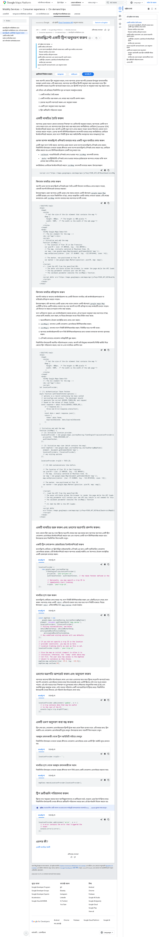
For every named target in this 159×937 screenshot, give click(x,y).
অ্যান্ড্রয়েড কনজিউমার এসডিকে (22, 14)
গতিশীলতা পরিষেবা (44, 3)
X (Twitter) (63, 901)
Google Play (93, 908)
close (155, 8)
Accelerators (36, 897)
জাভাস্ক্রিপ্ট (88, 74)
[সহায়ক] (105, 30)
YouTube (63, 904)
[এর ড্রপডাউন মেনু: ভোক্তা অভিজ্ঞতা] (83, 2)
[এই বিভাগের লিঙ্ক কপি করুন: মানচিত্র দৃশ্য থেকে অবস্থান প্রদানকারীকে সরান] (78, 765)
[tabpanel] (73, 576)
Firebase (92, 894)
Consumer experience (34, 9)
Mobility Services (11, 9)
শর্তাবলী (34, 932)
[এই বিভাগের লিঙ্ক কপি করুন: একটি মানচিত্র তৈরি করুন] (65, 118)
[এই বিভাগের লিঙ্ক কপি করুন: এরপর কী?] (50, 842)
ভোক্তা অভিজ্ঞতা (76, 3)
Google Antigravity (95, 901)
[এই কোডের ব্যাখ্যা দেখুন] (101, 170)
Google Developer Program (41, 887)
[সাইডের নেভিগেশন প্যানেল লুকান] (26, 933)
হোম (37, 30)
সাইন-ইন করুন (151, 2)
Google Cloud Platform (91, 920)
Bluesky (62, 891)
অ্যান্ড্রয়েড (60, 74)
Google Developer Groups (40, 891)
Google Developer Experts (40, 894)
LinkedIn (63, 897)
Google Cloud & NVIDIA (39, 901)
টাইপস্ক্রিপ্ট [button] (52, 560)
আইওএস (74, 74)
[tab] (41, 560)
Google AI (107, 920)
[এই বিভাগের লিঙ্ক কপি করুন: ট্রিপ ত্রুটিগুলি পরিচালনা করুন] (70, 793)
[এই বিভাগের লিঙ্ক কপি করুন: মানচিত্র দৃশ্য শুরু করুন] (58, 595)
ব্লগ (61, 887)
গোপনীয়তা (42, 932)
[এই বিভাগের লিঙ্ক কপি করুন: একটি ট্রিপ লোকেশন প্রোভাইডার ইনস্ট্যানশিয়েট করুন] (86, 544)
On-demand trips (57, 9)
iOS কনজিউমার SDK (42, 14)
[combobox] (116, 3)
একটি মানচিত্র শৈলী (43, 847)
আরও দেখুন (92, 3)
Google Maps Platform (56, 30)
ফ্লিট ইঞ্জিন (60, 3)
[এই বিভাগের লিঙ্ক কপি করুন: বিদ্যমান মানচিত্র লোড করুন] (63, 181)
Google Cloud (93, 904)
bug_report (148, 8)
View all (91, 911)
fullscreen (152, 8)
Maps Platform (23, 2)
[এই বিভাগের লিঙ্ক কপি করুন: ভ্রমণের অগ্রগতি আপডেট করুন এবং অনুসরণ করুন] (93, 674)
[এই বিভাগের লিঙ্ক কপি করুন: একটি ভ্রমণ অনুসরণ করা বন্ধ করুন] (75, 722)
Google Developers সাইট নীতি (69, 868)
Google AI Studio (94, 897)
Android (91, 887)
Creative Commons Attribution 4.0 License (72, 866)
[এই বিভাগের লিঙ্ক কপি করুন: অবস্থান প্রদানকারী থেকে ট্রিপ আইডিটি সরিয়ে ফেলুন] (84, 736)
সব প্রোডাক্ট (57, 923)
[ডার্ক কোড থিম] (105, 170)
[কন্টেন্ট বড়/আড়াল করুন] (52, 44)
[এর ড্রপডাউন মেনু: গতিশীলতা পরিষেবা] (52, 2)
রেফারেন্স (77, 14)
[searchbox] (14, 21)
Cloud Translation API (66, 22)
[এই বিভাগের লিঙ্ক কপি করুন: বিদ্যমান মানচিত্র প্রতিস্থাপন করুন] (67, 292)
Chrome (91, 891)
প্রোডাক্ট (43, 30)
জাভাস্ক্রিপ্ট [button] (41, 560)
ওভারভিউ (6, 14)
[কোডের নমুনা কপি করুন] (108, 170)
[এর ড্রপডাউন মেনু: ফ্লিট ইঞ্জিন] (66, 2)
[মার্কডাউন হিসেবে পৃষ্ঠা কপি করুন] (96, 38)
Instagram (63, 894)
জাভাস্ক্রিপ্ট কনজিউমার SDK (61, 14)
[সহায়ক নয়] (108, 30)
